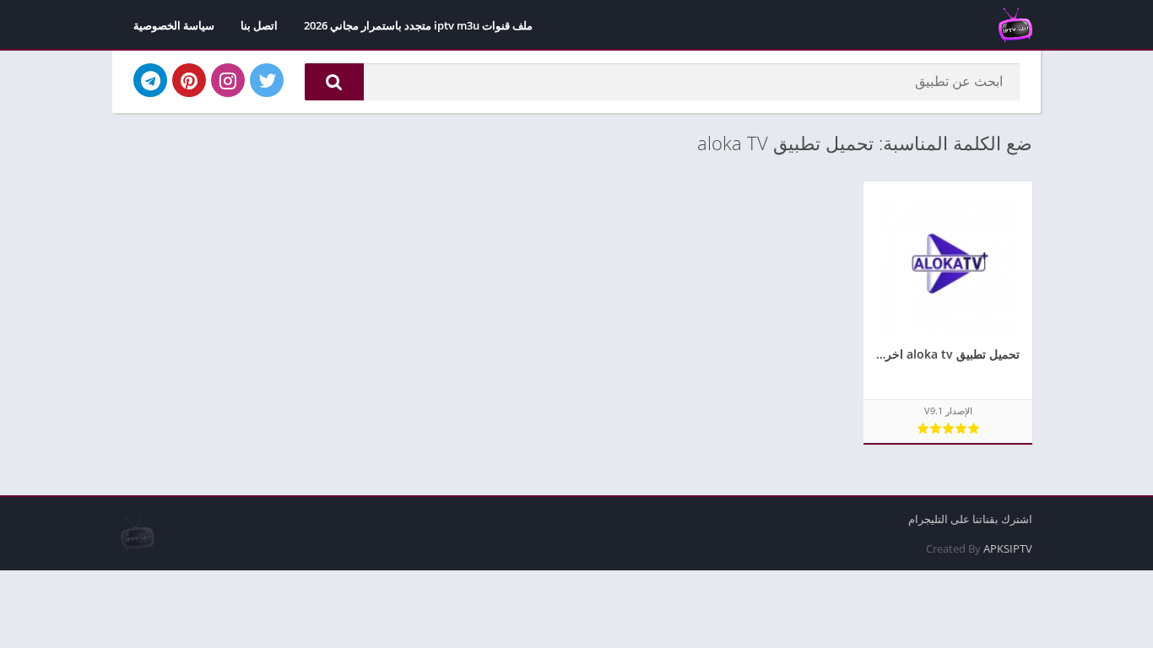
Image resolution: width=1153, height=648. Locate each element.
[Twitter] (267, 80)
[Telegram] (150, 80)
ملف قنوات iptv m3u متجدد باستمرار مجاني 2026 (418, 25)
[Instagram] (228, 80)
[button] (334, 81)
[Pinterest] (189, 80)
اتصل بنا (259, 25)
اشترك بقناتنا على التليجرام (970, 518)
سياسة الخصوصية (173, 25)
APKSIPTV (1007, 548)
